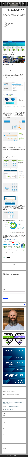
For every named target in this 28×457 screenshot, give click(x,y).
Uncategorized (5, 433)
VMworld (4, 436)
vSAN (5, 260)
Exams (4, 422)
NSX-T (4, 428)
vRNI (3, 437)
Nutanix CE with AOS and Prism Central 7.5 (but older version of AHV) (11, 394)
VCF (3, 260)
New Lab (4, 425)
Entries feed (4, 448)
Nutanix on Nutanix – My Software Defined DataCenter (9, 402)
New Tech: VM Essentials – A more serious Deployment (12, 404)
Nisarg (20, 455)
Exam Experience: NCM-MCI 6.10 (9, 407)
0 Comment (19, 11)
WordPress (15, 455)
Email (4, 289)
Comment (4, 276)
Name (4, 286)
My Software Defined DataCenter (7, 0)
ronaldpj (15, 11)
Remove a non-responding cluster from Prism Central (9, 391)
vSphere (7, 260)
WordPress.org (5, 451)
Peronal (4, 431)
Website (4, 292)
